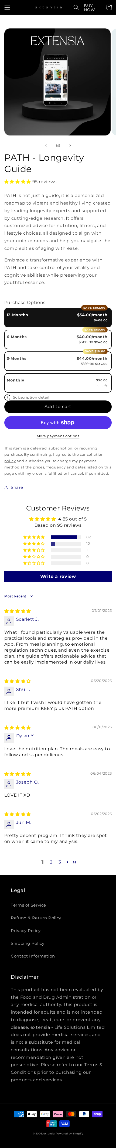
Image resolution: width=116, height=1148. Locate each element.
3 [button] (60, 862)
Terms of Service (28, 905)
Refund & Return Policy (36, 918)
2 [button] (51, 862)
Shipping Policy (27, 943)
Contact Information (33, 956)
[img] (17, 611)
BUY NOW (89, 7)
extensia (49, 1133)
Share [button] (17, 487)
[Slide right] (70, 146)
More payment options (58, 436)
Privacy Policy (26, 930)
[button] (7, 7)
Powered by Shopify (69, 1133)
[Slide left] (46, 146)
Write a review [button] (58, 576)
